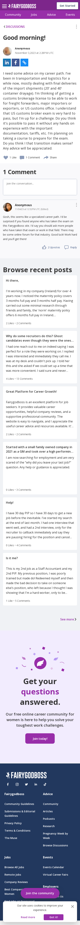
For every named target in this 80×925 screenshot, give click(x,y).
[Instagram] (17, 784)
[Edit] (76, 27)
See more (67, 619)
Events (70, 15)
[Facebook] (8, 784)
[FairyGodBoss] (26, 776)
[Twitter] (26, 784)
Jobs (34, 15)
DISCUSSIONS (15, 26)
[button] (76, 27)
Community (13, 15)
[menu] (5, 3)
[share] (46, 157)
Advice (51, 15)
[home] (22, 7)
